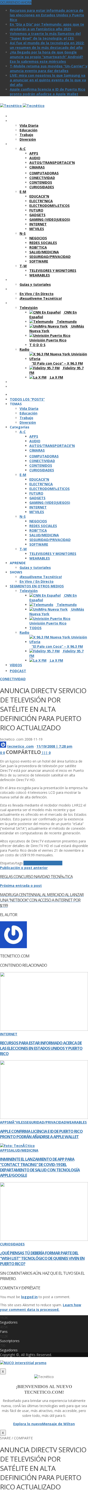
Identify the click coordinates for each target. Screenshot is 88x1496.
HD (39, 863)
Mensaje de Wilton (58, 1424)
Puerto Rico (52, 863)
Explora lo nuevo (27, 1424)
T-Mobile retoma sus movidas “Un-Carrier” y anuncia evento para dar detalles (49, 68)
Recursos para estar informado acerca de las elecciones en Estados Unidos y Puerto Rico (47, 15)
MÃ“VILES (17, 1122)
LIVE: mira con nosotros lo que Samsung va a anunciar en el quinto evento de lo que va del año (48, 80)
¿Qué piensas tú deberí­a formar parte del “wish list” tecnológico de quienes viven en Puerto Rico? (42, 1258)
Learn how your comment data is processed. (40, 1307)
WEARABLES (76, 1122)
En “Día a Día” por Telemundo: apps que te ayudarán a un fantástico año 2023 (47, 26)
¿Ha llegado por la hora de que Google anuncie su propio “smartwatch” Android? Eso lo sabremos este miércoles (46, 57)
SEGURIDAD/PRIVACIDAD (45, 1122)
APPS (4, 1122)
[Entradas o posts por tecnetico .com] (3, 746)
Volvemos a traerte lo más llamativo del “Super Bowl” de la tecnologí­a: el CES (45, 36)
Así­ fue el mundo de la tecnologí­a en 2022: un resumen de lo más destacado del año (47, 45)
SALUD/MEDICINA (23, 1150)
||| (46, 752)
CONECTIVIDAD (13, 679)
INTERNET (8, 1034)
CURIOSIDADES (12, 1244)
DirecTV (30, 863)
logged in (29, 1296)
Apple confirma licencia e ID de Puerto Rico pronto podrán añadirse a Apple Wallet (47, 91)
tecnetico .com (20, 746)
